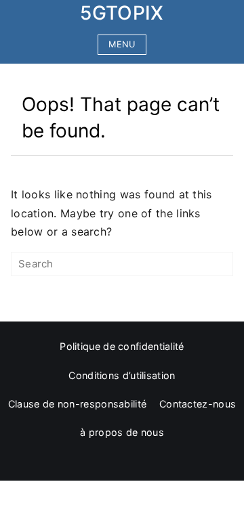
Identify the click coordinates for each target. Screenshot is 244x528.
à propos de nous (122, 432)
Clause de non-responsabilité (77, 404)
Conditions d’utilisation (121, 375)
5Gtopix (121, 12)
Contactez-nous (197, 404)
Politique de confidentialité (122, 346)
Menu (121, 44)
